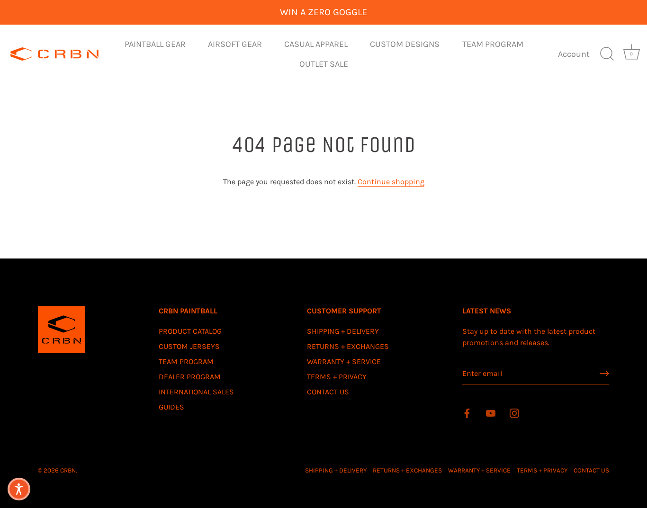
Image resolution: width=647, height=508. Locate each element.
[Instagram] (514, 412)
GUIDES (171, 406)
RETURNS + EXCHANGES (348, 346)
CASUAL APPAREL (316, 44)
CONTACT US (328, 391)
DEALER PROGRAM (190, 376)
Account (574, 54)
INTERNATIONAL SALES (196, 391)
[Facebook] (467, 412)
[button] (19, 489)
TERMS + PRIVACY (337, 376)
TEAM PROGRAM (492, 44)
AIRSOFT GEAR (235, 44)
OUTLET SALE (323, 64)
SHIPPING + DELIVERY (343, 331)
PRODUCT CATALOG (190, 331)
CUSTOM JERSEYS (189, 346)
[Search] (606, 54)
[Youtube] (490, 412)
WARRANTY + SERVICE (344, 361)
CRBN (68, 470)
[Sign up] (604, 373)
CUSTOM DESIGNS (405, 44)
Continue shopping (391, 181)
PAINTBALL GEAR (155, 44)
